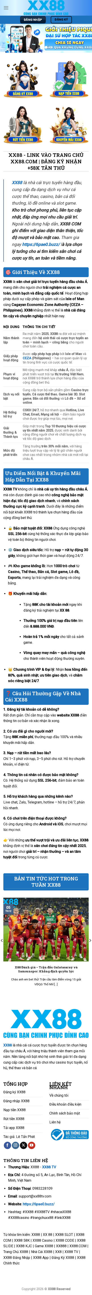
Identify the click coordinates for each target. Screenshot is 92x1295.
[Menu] (6, 7)
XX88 (7, 1045)
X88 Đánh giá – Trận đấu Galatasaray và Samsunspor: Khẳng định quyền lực (46, 969)
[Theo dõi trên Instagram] (15, 1145)
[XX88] (46, 8)
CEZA (27, 358)
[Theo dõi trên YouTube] (31, 1145)
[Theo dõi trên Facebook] (7, 1145)
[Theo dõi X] (23, 1145)
